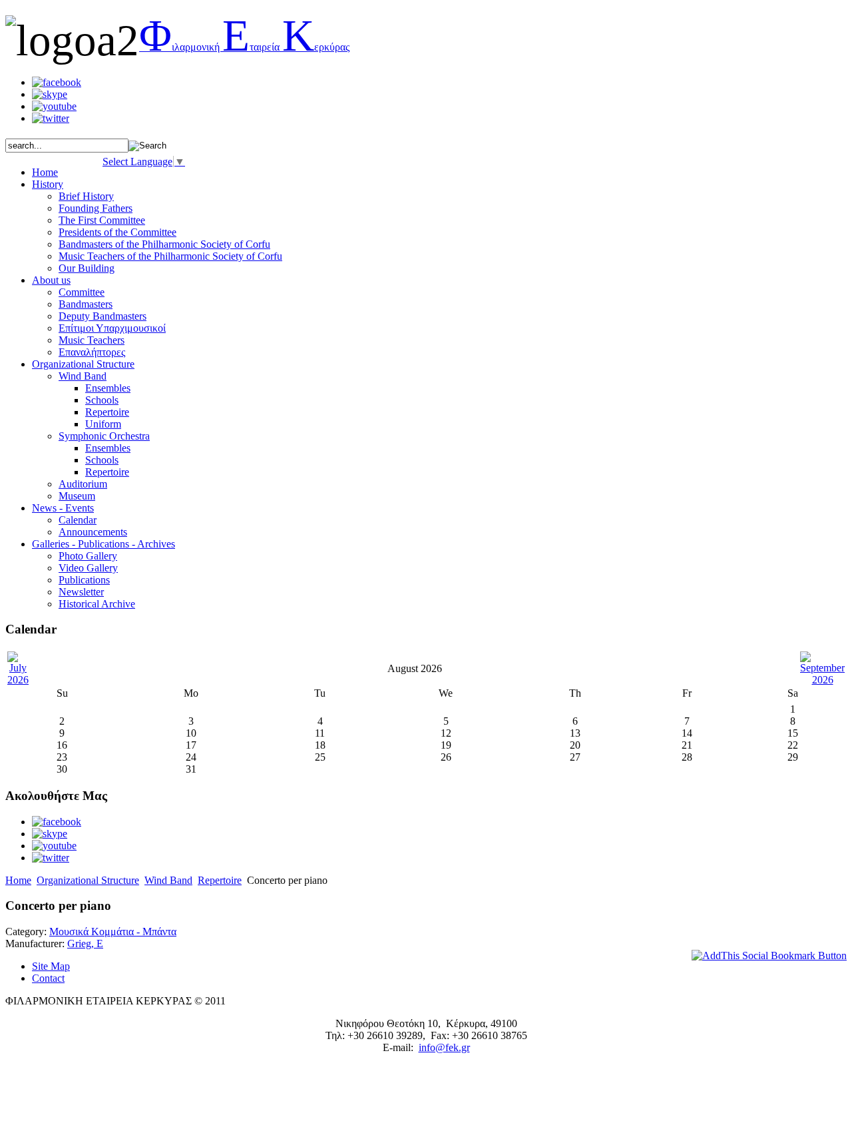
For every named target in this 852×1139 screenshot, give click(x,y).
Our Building (86, 268)
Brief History (86, 196)
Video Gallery (88, 567)
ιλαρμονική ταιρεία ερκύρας (244, 47)
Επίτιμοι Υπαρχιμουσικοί (112, 328)
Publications (84, 579)
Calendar (78, 520)
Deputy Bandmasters (102, 316)
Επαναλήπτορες (92, 352)
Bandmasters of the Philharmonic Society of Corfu (164, 244)
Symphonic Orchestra (104, 436)
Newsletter (81, 591)
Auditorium (83, 484)
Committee (82, 292)
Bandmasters (85, 304)
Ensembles (107, 388)
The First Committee (102, 220)
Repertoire (107, 412)
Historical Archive (97, 603)
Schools (101, 400)
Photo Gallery (88, 556)
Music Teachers (91, 340)
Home (18, 880)
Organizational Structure (88, 880)
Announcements (93, 532)
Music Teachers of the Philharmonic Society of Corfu (170, 256)
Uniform (103, 424)
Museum (77, 496)
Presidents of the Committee (117, 232)
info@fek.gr (444, 1047)
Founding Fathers (95, 208)
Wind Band (82, 376)
